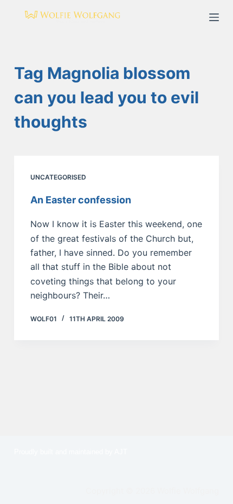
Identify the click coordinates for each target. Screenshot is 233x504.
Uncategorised (58, 177)
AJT (120, 452)
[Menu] (214, 17)
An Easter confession (80, 199)
